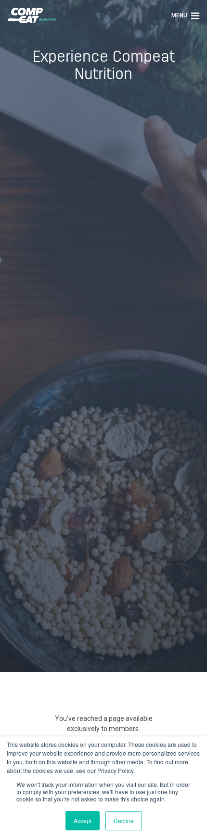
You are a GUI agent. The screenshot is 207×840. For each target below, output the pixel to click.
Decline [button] (124, 820)
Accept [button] (82, 820)
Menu (180, 15)
